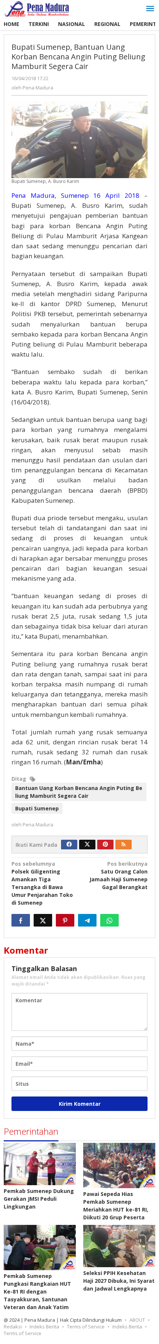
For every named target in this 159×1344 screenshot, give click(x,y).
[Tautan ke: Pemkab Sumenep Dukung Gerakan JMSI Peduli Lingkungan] (40, 1164)
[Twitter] (87, 844)
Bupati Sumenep (37, 808)
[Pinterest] (105, 844)
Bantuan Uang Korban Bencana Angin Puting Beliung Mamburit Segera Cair (78, 791)
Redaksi (13, 1326)
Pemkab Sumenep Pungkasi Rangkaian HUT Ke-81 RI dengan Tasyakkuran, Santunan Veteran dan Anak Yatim (37, 1291)
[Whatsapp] (109, 920)
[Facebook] (69, 844)
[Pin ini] (65, 920)
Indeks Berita (44, 1326)
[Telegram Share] (87, 920)
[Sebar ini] (20, 920)
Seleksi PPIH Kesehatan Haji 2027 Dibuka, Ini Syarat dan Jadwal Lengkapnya (119, 1280)
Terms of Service (86, 1326)
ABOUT (137, 1320)
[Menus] (150, 8)
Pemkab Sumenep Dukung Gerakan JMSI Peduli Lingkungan (39, 1198)
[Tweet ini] (43, 920)
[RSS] (123, 844)
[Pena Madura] (37, 8)
